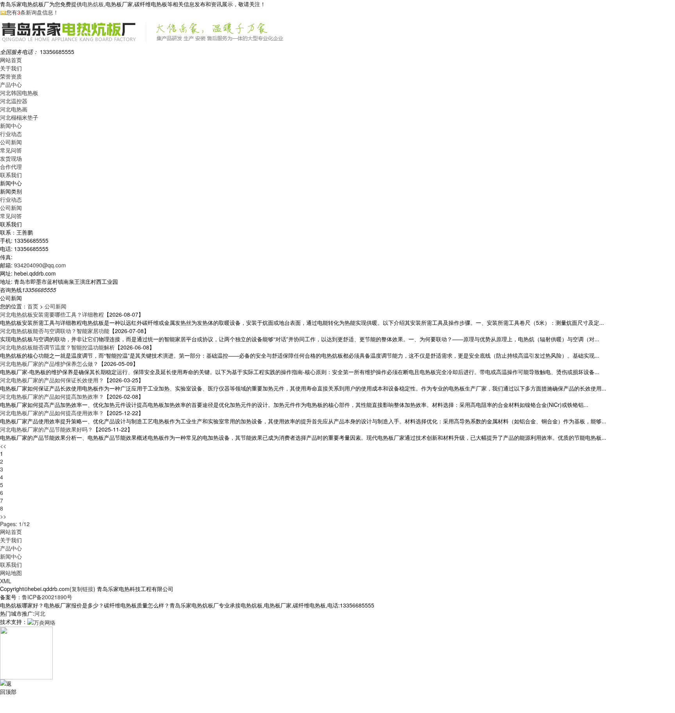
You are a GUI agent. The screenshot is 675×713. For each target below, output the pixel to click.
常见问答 (11, 150)
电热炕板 (93, 4)
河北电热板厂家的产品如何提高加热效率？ (52, 396)
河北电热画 (13, 109)
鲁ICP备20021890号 (47, 597)
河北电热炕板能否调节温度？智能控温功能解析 (57, 347)
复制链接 (82, 589)
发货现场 (11, 158)
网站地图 (11, 573)
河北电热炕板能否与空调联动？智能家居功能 (54, 331)
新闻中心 (11, 125)
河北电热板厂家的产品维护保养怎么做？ (49, 363)
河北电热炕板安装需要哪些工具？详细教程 (52, 314)
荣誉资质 (11, 76)
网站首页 (11, 60)
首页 (32, 306)
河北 (39, 613)
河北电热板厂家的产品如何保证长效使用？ (52, 380)
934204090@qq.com (40, 265)
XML (5, 581)
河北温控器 (13, 101)
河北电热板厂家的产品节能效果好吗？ (46, 429)
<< (3, 446)
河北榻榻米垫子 (19, 117)
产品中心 (11, 84)
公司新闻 (11, 142)
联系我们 (11, 175)
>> (3, 516)
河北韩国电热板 (19, 93)
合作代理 (11, 166)
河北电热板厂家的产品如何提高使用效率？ (52, 413)
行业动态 (11, 134)
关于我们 (11, 68)
